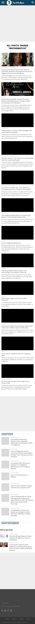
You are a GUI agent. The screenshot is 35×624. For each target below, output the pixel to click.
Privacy (21, 619)
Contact (14, 619)
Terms (28, 619)
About (7, 619)
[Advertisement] (17, 23)
